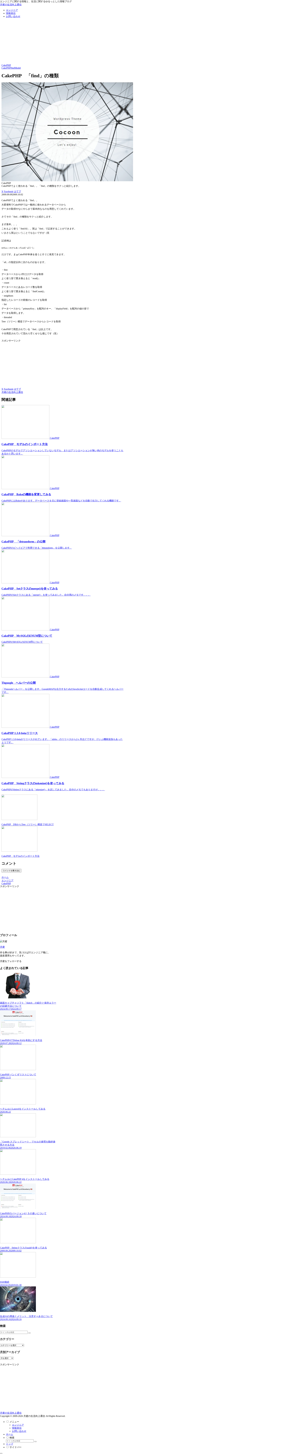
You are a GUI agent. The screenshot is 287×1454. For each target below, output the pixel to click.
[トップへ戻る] (1, 1453)
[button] (35, 1441)
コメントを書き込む (11, 870)
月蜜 (2, 947)
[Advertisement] (143, 41)
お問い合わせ (19, 1431)
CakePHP (6, 65)
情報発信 (17, 1428)
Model (18, 68)
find (13, 68)
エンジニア (18, 1425)
